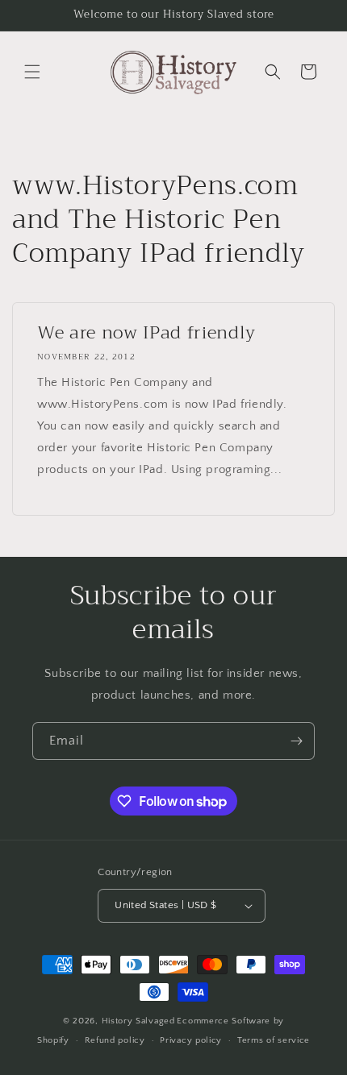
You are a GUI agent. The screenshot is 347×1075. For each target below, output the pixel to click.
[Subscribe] (296, 741)
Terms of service (273, 1040)
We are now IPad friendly (146, 333)
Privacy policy (191, 1040)
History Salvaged (138, 1021)
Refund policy (115, 1040)
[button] (32, 71)
